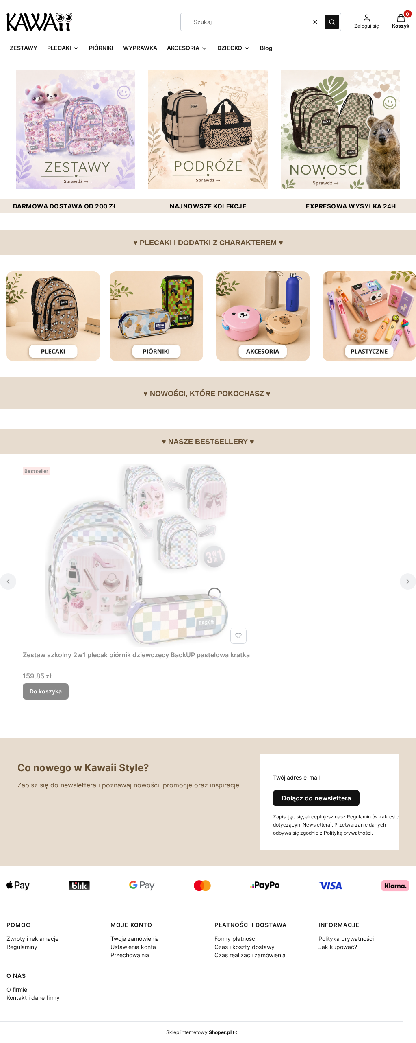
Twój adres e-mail (296, 777)
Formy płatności (235, 938)
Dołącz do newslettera (316, 798)
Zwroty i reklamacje (32, 938)
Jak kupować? (337, 946)
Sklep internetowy (199, 1032)
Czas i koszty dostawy (244, 946)
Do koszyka (46, 691)
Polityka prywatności (346, 938)
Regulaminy (21, 946)
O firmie (16, 989)
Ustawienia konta (133, 946)
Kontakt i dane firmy (33, 997)
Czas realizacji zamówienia (250, 954)
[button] (332, 22)
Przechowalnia (129, 954)
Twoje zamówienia (134, 938)
